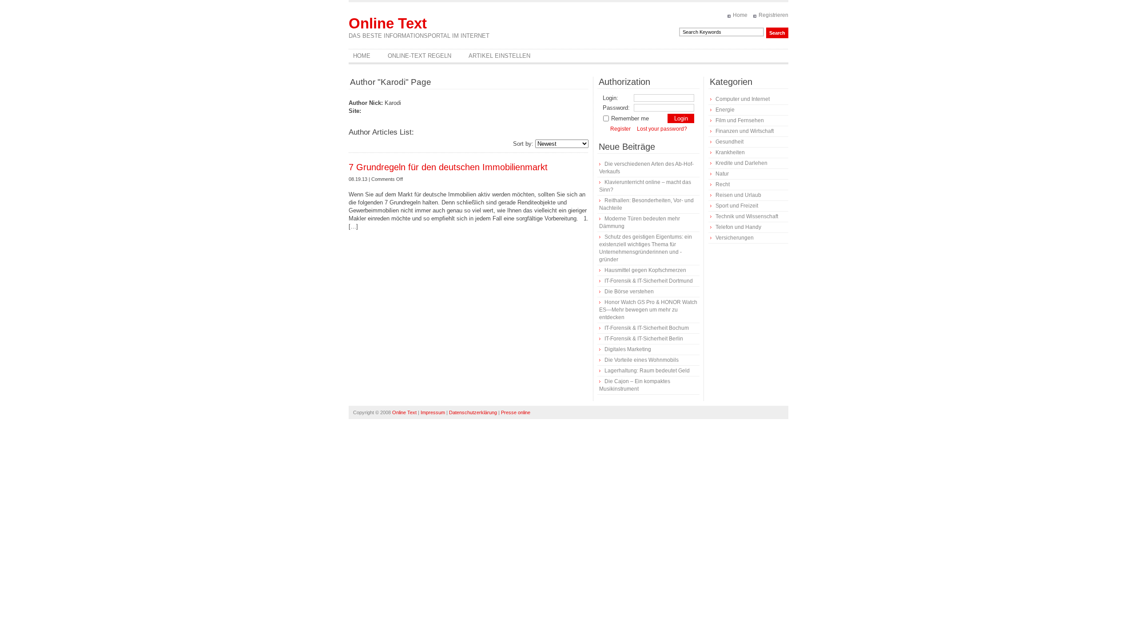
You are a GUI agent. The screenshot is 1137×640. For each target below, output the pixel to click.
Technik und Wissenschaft (747, 216)
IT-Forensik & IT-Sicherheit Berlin (643, 339)
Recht (723, 184)
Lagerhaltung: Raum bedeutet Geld (647, 371)
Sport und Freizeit (737, 206)
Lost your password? (662, 129)
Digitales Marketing (627, 349)
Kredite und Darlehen (741, 163)
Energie (725, 110)
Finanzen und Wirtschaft (745, 131)
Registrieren (773, 15)
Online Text (388, 23)
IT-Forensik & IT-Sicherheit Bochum (646, 328)
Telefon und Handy (738, 227)
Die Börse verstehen (629, 291)
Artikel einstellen (499, 55)
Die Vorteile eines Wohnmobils (641, 360)
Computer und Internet (743, 99)
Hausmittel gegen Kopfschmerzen (645, 270)
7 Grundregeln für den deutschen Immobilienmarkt (448, 167)
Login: (610, 98)
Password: (616, 107)
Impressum (433, 412)
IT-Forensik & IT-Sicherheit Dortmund (648, 281)
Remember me (630, 118)
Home (740, 15)
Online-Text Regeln (419, 55)
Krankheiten (730, 152)
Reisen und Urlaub (738, 195)
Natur (722, 174)
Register (620, 129)
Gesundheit (729, 142)
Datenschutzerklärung (473, 412)
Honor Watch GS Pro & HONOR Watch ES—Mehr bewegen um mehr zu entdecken (648, 309)
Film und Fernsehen (740, 120)
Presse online (515, 412)
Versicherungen (735, 238)
